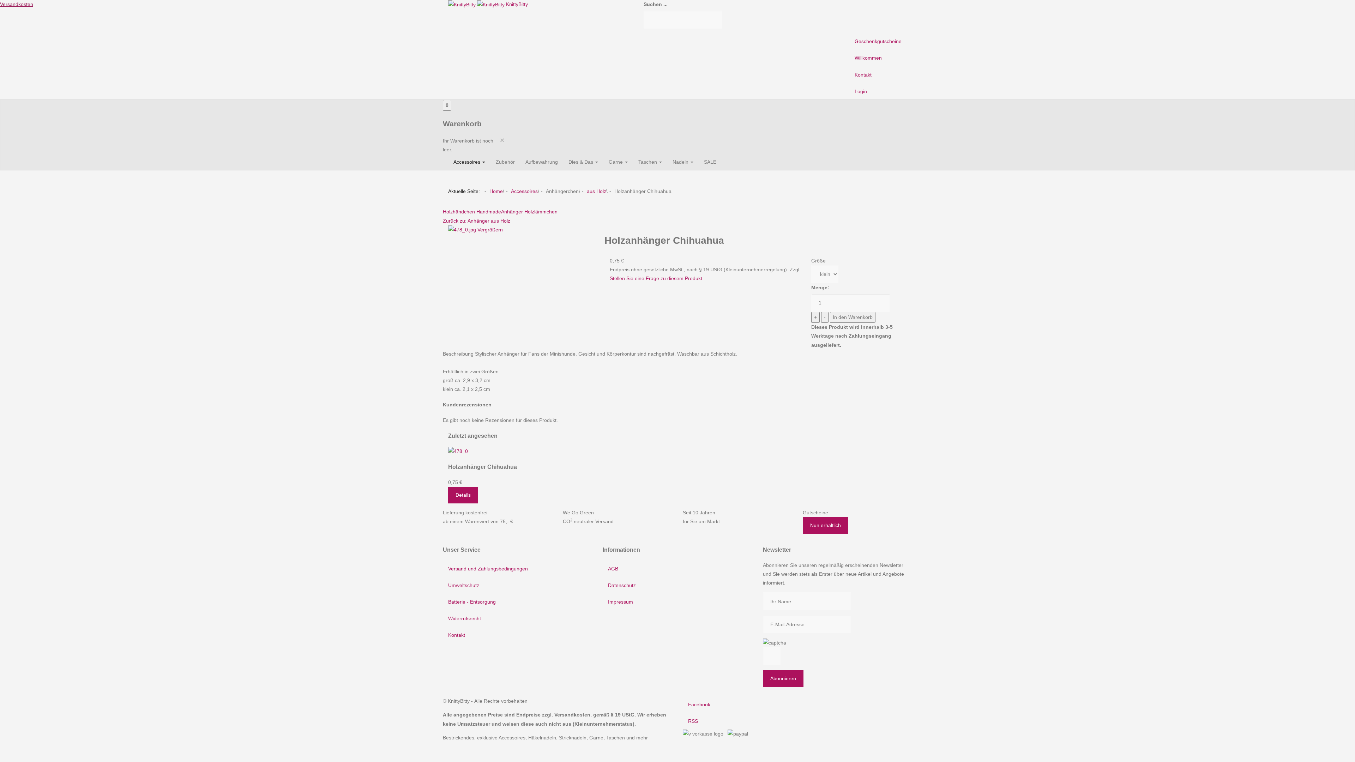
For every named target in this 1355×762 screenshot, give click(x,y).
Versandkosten (16, 4)
